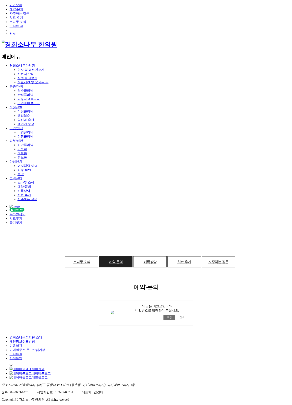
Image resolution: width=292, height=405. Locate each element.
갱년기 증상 (25, 124)
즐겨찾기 (16, 222)
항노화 (22, 157)
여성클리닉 (25, 111)
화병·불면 (24, 170)
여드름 (22, 153)
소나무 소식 (18, 21)
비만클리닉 (25, 145)
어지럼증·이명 (27, 165)
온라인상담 (17, 214)
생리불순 (23, 115)
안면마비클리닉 (28, 103)
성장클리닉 (25, 136)
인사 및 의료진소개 (30, 69)
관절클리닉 (25, 94)
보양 (20, 174)
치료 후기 (16, 17)
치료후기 (16, 218)
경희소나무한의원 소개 (26, 337)
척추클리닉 (25, 90)
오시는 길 (16, 26)
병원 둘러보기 (27, 78)
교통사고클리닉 (28, 99)
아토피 (22, 149)
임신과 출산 (25, 119)
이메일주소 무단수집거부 (27, 350)
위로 (13, 33)
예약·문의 (16, 9)
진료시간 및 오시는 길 (32, 82)
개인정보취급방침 (22, 341)
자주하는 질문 (19, 13)
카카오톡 (16, 5)
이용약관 (16, 345)
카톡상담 (23, 190)
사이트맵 (16, 358)
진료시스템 (25, 74)
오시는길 (16, 354)
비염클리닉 (25, 132)
